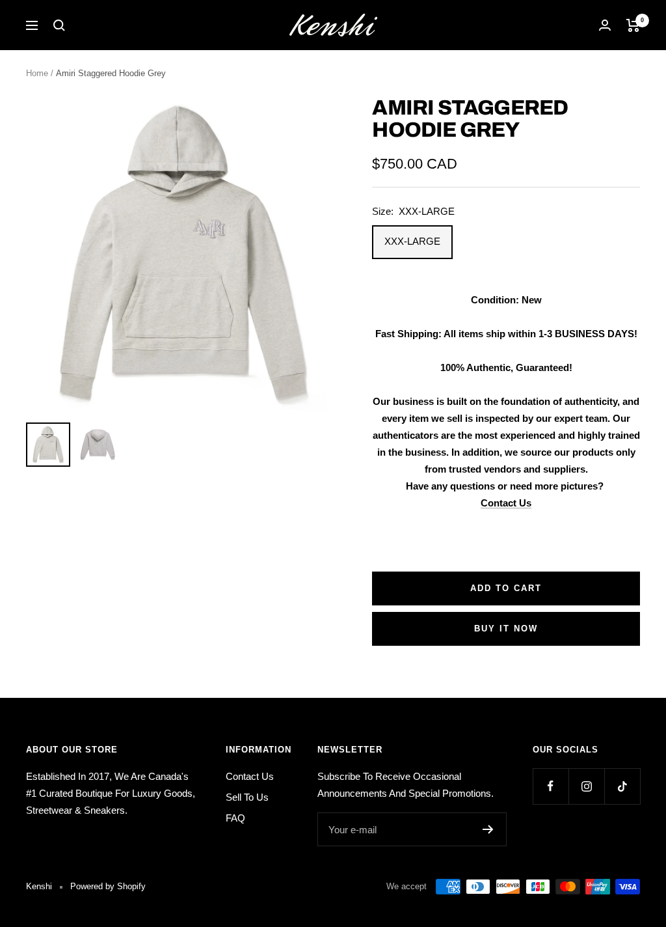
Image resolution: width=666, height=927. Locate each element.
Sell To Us (247, 797)
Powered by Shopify (108, 886)
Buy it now (506, 628)
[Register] (488, 829)
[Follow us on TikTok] (622, 786)
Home (37, 73)
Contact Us (506, 502)
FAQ (235, 817)
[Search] (59, 25)
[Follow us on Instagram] (586, 786)
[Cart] (633, 25)
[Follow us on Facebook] (550, 786)
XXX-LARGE (412, 241)
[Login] (605, 25)
